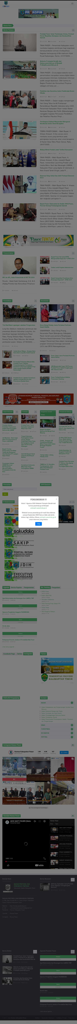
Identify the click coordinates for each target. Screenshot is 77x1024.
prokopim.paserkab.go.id (38, 508)
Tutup (38, 524)
